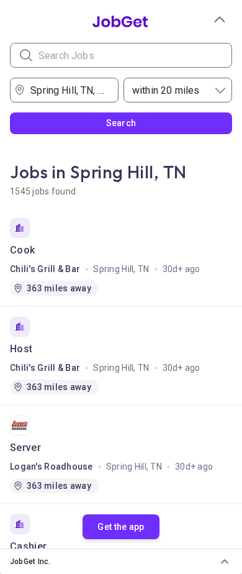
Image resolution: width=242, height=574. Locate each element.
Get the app (120, 527)
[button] (121, 561)
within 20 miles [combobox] (165, 90)
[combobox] (68, 90)
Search (121, 123)
